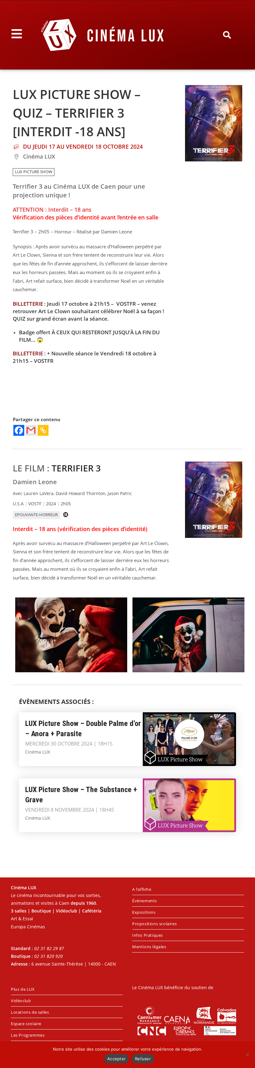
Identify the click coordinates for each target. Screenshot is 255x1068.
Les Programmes (27, 1035)
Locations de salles (30, 1012)
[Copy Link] (43, 430)
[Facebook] (18, 430)
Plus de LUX (23, 989)
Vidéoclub (21, 1000)
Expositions (144, 912)
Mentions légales (149, 946)
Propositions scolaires (154, 923)
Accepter (116, 1058)
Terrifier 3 (76, 468)
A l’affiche (141, 889)
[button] (227, 35)
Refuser (143, 1058)
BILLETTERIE (28, 303)
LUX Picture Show (33, 171)
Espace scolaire (26, 1023)
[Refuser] (247, 1055)
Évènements (144, 901)
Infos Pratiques (147, 935)
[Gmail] (31, 430)
